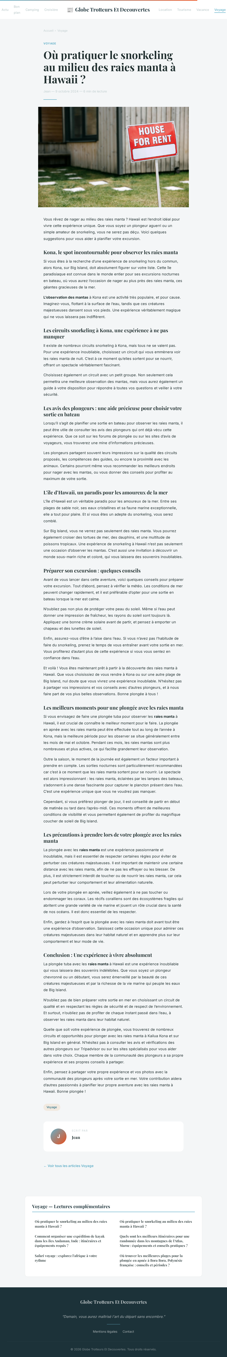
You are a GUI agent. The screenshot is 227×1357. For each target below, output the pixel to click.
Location (165, 10)
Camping (32, 10)
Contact (128, 1331)
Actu (5, 10)
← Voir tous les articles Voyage (68, 1166)
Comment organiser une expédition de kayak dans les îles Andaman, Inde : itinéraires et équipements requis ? (70, 1241)
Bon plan (17, 9)
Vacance (202, 10)
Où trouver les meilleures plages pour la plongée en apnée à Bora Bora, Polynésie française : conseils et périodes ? (151, 1260)
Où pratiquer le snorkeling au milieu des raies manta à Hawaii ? (71, 1223)
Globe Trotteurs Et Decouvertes (108, 9)
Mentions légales (105, 1331)
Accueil (48, 30)
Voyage (220, 10)
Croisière (51, 10)
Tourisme (184, 10)
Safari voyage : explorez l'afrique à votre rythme (66, 1258)
